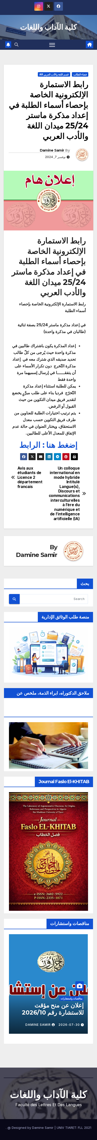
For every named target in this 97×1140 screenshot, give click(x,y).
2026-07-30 (69, 1025)
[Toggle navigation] (52, 44)
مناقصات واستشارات (71, 998)
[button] (16, 44)
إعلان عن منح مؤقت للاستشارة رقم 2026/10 (53, 1009)
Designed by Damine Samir (33, 1128)
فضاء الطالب (80, 74)
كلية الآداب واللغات (48, 27)
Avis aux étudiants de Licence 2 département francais (30, 477)
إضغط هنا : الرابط (48, 445)
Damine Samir (52, 150)
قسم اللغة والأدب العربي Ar (54, 74)
